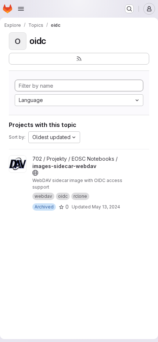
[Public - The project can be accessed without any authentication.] (35, 173)
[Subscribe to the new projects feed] (79, 59)
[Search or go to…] (129, 8)
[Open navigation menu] (21, 9)
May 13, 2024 (106, 207)
